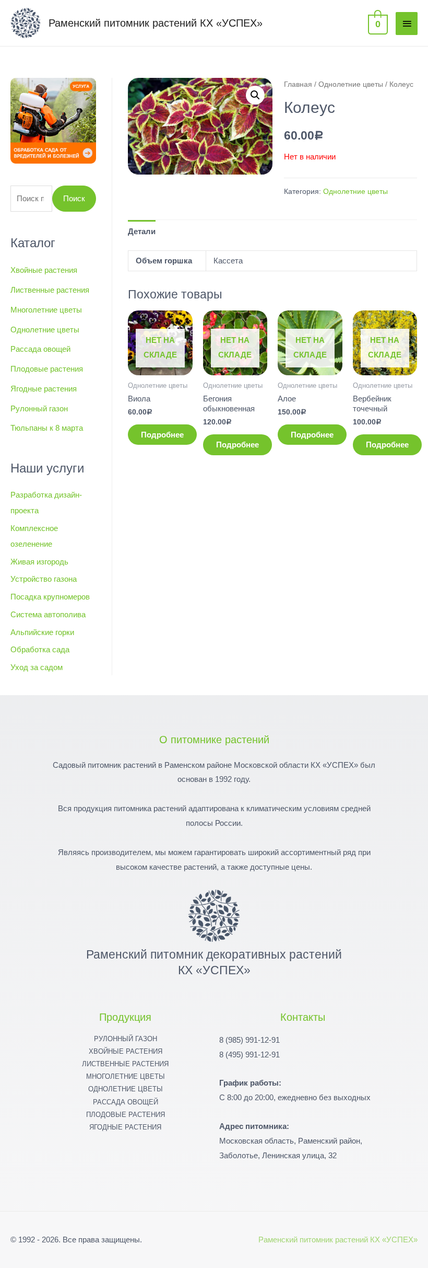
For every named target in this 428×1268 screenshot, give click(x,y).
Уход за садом (36, 667)
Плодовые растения (46, 368)
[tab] (142, 231)
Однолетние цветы (44, 329)
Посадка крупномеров (50, 596)
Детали (142, 231)
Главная (298, 84)
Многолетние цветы (46, 309)
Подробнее (162, 434)
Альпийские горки (42, 632)
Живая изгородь (39, 561)
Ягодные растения (43, 388)
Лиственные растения (49, 289)
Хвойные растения (43, 270)
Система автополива (48, 614)
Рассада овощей (40, 348)
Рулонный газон (39, 408)
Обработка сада (39, 649)
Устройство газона (43, 578)
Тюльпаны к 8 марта (46, 427)
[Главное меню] (407, 23)
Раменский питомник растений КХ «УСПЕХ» (156, 23)
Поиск (74, 198)
